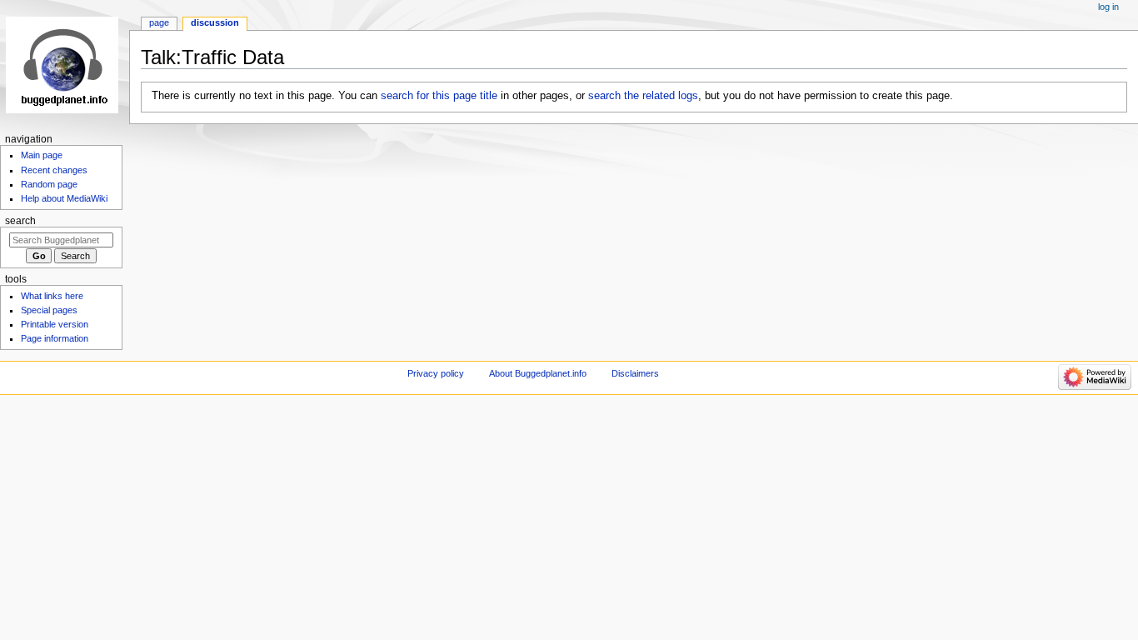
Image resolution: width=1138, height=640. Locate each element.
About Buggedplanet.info (537, 373)
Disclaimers (635, 373)
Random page (49, 184)
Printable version (54, 324)
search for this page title (439, 96)
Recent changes (54, 170)
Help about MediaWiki (64, 198)
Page (159, 23)
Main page (41, 155)
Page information (54, 338)
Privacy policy (435, 373)
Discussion (215, 23)
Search (20, 221)
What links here (52, 296)
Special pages (49, 310)
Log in (1108, 7)
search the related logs (643, 96)
